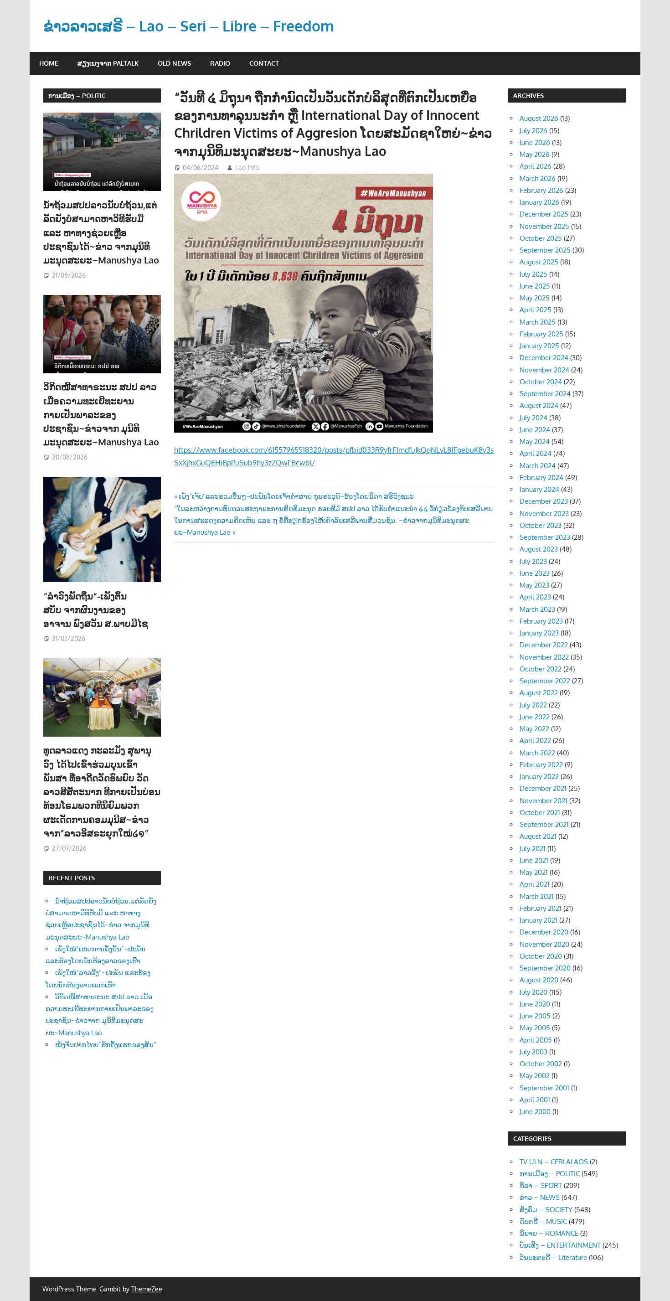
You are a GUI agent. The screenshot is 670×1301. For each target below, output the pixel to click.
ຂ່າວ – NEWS (540, 1197)
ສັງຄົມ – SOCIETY (546, 1209)
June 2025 (535, 286)
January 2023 (539, 633)
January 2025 (539, 345)
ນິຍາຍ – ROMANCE (549, 1233)
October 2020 (541, 956)
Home (48, 63)
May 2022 (534, 728)
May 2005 (535, 1027)
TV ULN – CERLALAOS (554, 1161)
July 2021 (533, 848)
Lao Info (247, 167)
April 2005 (536, 1040)
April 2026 (535, 166)
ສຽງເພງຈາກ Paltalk (108, 63)
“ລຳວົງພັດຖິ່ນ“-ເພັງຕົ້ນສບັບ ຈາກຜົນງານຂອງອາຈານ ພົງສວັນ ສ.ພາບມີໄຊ (96, 610)
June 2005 (535, 1016)
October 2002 (541, 1063)
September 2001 (544, 1088)
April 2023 (535, 597)
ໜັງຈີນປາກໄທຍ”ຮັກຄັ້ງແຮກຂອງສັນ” (105, 1044)
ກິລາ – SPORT (541, 1185)
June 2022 (535, 716)
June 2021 (534, 860)
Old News (174, 63)
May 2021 (534, 872)
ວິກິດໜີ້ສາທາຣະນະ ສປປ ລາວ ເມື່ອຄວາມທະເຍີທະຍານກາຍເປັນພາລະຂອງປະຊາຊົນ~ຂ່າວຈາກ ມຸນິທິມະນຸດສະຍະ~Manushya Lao (101, 414)
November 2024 (544, 370)
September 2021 (544, 824)
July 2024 (533, 417)
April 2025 (535, 309)
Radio (220, 63)
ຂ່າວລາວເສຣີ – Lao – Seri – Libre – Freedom (188, 25)
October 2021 (540, 812)
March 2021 (537, 896)
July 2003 (533, 1052)
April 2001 (535, 1099)
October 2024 (541, 381)
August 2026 (539, 118)
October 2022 (541, 669)
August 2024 (539, 405)
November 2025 (544, 226)
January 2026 (539, 202)
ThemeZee (146, 1289)
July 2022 (533, 705)
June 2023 (535, 573)
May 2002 (535, 1075)
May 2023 (534, 585)
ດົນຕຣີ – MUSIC (543, 1221)
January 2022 (539, 776)
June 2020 (535, 1004)
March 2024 (538, 465)
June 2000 (535, 1111)
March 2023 (537, 609)
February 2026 (541, 190)
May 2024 (535, 441)
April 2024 (535, 453)
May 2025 (535, 298)
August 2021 (538, 836)
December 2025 (544, 214)
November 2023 (544, 513)
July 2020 (533, 992)
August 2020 (539, 980)
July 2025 (533, 274)
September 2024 (545, 393)
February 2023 (541, 621)
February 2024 (541, 477)
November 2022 (544, 657)
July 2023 (533, 561)
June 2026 (535, 142)
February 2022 (541, 764)
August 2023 (539, 549)
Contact (264, 63)
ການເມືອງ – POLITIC (77, 95)
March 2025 (538, 322)
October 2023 (541, 525)
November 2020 (544, 944)
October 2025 (541, 238)
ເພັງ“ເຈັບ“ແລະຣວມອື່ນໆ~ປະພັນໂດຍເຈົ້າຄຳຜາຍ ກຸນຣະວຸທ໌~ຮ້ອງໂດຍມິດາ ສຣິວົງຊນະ (296, 496)
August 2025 (539, 262)
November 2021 (543, 800)
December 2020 (544, 932)
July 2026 (533, 130)
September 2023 (545, 537)
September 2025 (545, 250)
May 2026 (535, 154)
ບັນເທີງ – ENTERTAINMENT (560, 1245)
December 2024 (544, 357)
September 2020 (545, 968)
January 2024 (539, 489)
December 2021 (543, 788)
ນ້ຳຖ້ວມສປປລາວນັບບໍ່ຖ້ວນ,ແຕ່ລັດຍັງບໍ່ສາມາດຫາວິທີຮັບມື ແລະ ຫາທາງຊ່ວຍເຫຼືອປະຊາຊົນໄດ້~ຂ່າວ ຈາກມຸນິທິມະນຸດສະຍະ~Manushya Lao (101, 232)
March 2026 (538, 178)
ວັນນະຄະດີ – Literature (553, 1257)
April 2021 (535, 884)
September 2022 (545, 680)
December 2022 (544, 644)
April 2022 (535, 740)
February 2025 (541, 334)
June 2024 (535, 429)
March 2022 (537, 753)
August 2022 (539, 692)
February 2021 (541, 908)
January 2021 (538, 920)
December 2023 (544, 501)
